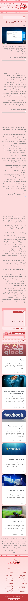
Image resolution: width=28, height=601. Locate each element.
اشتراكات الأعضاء (21, 588)
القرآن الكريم (9, 575)
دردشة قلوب (22, 577)
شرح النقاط (23, 591)
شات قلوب (23, 575)
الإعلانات (23, 586)
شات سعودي (22, 579)
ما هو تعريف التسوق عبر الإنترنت (16, 490)
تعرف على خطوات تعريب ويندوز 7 (15, 459)
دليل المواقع (9, 577)
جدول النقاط (21, 360)
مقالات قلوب (9, 580)
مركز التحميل (9, 579)
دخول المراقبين (22, 590)
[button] (24, 17)
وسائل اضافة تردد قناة (18, 521)
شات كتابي (23, 580)
